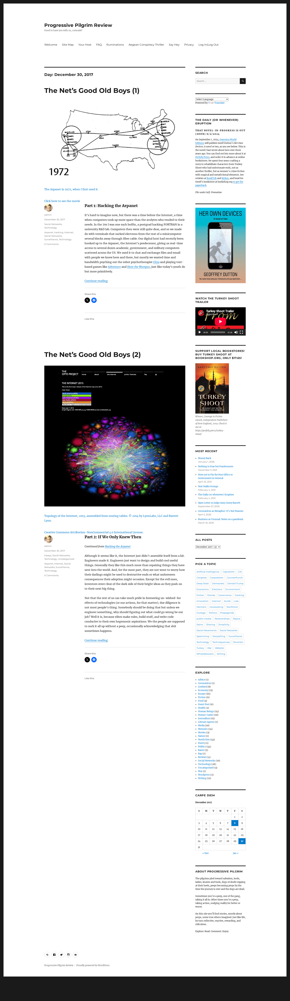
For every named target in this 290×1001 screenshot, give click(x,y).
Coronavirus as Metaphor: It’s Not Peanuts (220, 511)
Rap (200, 753)
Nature (201, 736)
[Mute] (236, 332)
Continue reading (96, 280)
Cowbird (202, 686)
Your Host (84, 44)
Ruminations (115, 44)
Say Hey (174, 44)
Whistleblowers (205, 653)
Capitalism (229, 571)
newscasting (216, 607)
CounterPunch (235, 577)
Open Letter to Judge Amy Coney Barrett (219, 502)
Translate (219, 102)
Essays (47, 555)
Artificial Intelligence (208, 571)
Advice (201, 679)
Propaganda (227, 612)
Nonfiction (232, 607)
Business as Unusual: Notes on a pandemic (221, 519)
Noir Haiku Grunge (208, 486)
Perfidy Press (202, 157)
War (209, 648)
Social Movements (206, 630)
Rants (201, 750)
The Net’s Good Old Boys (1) (91, 90)
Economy (203, 690)
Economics (203, 589)
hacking (58, 232)
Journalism (204, 718)
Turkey (200, 648)
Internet (68, 232)
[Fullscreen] (241, 332)
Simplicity (223, 624)
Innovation (202, 601)
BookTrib (212, 178)
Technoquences (221, 642)
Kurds (227, 601)
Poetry (201, 743)
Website (219, 648)
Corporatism (216, 577)
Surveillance (51, 239)
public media (204, 618)
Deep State (203, 583)
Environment (232, 589)
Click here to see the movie (62, 201)
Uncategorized (66, 559)
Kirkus (225, 178)
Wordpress (204, 774)
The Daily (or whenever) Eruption (216, 494)
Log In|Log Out (209, 44)
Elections (217, 589)
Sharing (210, 624)
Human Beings (206, 711)
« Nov (205, 853)
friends (211, 595)
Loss (236, 601)
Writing (221, 653)
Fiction (200, 595)
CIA (240, 571)
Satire (200, 624)
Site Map (68, 44)
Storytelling (218, 636)
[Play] (200, 332)
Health (201, 707)
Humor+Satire (205, 714)
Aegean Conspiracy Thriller (146, 44)
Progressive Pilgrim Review (78, 25)
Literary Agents (206, 722)
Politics (213, 612)
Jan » (235, 853)
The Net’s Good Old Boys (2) (92, 354)
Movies (202, 732)
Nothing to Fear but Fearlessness (215, 466)
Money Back (204, 458)
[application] (220, 321)
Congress (202, 577)
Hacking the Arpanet (118, 546)
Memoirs (201, 607)
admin (48, 214)
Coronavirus (204, 683)
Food (200, 700)
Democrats (218, 583)
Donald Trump (235, 583)
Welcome (50, 44)
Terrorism (238, 642)
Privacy (189, 44)
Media (201, 725)
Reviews (202, 757)
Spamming (203, 636)
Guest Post (203, 704)
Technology (50, 227)
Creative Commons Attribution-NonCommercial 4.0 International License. (93, 532)
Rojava (236, 618)
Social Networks (53, 224)
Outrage (201, 612)
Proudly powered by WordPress (93, 965)
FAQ (99, 44)
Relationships (222, 618)
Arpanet (48, 232)
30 (242, 841)
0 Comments (51, 244)
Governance (225, 595)
